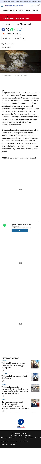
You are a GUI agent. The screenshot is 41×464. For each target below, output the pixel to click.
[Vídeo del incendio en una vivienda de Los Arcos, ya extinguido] (35, 364)
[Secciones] (2, 5)
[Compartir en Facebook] (3, 30)
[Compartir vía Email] (20, 30)
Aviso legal (4, 437)
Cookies (37, 437)
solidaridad (13, 158)
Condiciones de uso (28, 437)
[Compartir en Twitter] (7, 30)
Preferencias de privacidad (8, 444)
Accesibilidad (13, 441)
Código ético (4, 441)
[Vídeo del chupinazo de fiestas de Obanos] (35, 377)
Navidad (33, 158)
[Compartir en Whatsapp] (12, 30)
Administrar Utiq (23, 441)
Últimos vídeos (10, 358)
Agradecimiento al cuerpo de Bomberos (15, 18)
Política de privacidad (14, 437)
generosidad (24, 158)
